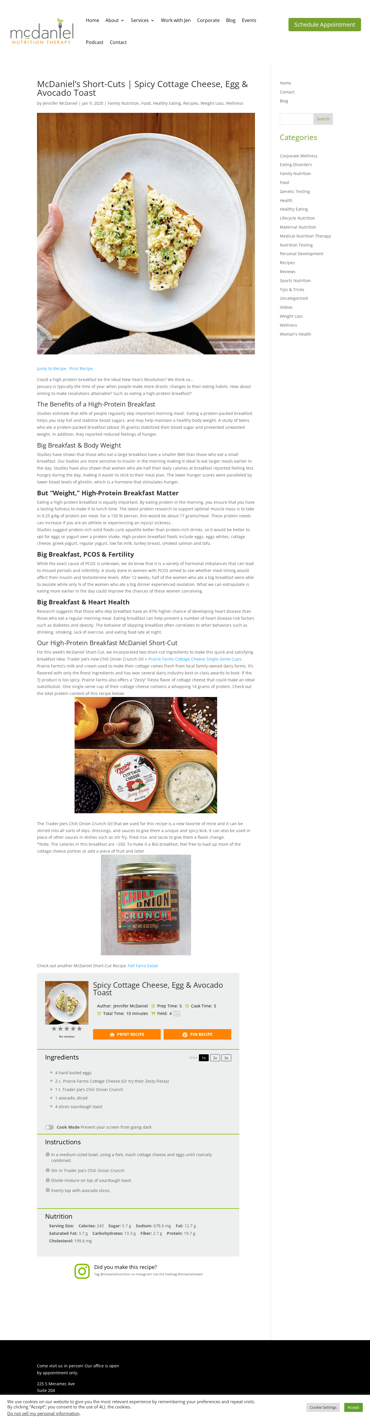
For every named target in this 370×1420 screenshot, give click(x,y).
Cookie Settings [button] (323, 1407)
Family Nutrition (123, 103)
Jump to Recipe (51, 368)
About (112, 20)
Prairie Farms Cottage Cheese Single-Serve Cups (194, 659)
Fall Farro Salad (143, 965)
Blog (231, 20)
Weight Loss (212, 103)
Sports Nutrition (295, 280)
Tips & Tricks (292, 289)
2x (215, 1057)
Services (140, 20)
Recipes (190, 103)
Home (92, 20)
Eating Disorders (296, 164)
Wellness (234, 103)
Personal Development (301, 253)
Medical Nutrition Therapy (305, 236)
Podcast (94, 42)
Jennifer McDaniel (60, 103)
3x (226, 1057)
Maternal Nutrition (298, 227)
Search (323, 119)
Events (249, 20)
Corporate (208, 20)
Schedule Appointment (324, 24)
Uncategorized (294, 298)
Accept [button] (353, 1407)
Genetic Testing (295, 191)
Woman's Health (295, 334)
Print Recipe (81, 368)
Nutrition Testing (296, 245)
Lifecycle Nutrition (297, 218)
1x (204, 1057)
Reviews (287, 271)
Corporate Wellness (299, 156)
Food (146, 103)
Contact (118, 42)
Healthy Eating (167, 103)
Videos (286, 307)
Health (286, 200)
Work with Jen (176, 20)
